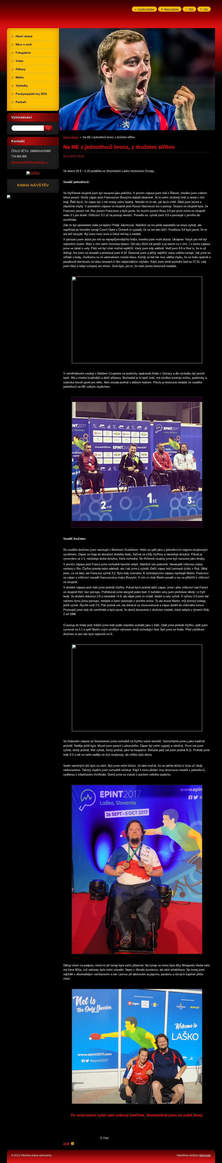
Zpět (66, 1143)
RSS (191, 9)
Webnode (205, 1155)
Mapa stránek (171, 9)
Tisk (205, 9)
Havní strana (70, 137)
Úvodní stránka (146, 9)
